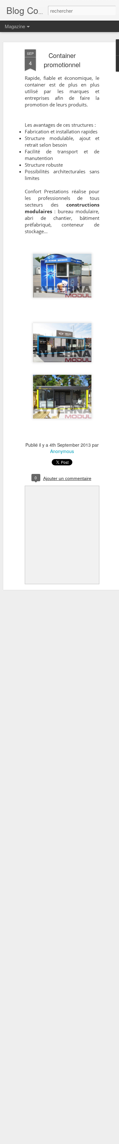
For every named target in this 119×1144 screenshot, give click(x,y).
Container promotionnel (62, 60)
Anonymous (62, 451)
